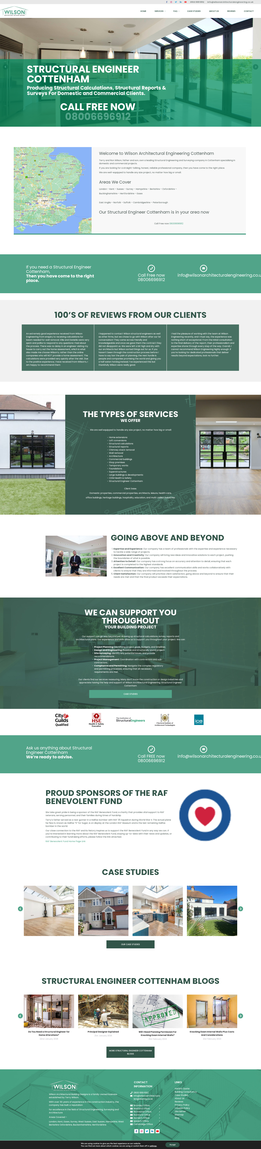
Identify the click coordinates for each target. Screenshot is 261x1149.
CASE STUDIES (131, 694)
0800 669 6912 (197, 2)
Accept (172, 1144)
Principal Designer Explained (103, 1031)
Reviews (179, 1101)
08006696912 (98, 117)
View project (49, 910)
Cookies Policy (182, 1108)
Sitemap (179, 1114)
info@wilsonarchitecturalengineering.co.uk (230, 2)
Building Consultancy (186, 1091)
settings (153, 1146)
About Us (179, 1098)
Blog (177, 1118)
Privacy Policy (182, 1104)
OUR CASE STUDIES (130, 944)
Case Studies (181, 1095)
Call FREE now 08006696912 (151, 758)
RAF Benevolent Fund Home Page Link (66, 841)
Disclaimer (180, 1111)
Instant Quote (182, 1088)
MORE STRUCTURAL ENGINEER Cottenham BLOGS (130, 1052)
